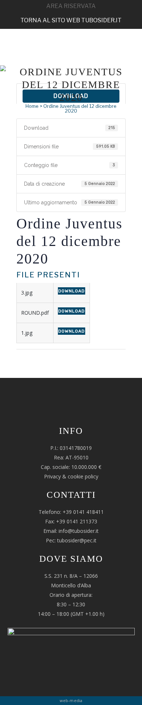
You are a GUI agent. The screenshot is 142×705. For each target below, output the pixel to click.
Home (32, 106)
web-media (71, 700)
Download (71, 290)
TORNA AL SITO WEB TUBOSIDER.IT (71, 20)
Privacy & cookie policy (71, 476)
